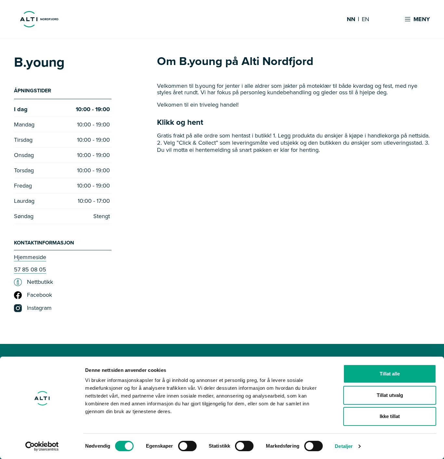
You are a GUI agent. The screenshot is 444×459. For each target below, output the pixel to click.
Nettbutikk (40, 282)
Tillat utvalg (390, 395)
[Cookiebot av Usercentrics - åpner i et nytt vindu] (42, 446)
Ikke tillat (390, 416)
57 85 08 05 (30, 269)
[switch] (187, 446)
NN (351, 19)
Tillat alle (390, 373)
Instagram (39, 308)
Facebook (39, 295)
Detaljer (344, 446)
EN (365, 19)
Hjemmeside (30, 257)
